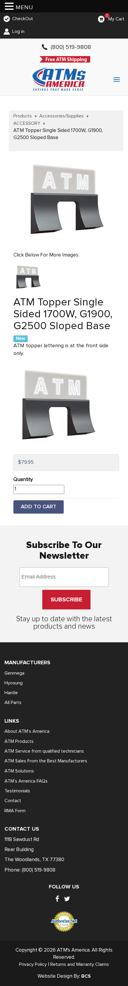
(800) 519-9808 (38, 870)
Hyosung (13, 683)
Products (22, 116)
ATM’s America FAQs (26, 781)
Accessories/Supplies (61, 116)
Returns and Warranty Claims (79, 964)
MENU (24, 7)
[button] (10, 7)
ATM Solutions (19, 771)
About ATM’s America (26, 731)
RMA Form (15, 810)
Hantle (11, 692)
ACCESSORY (26, 123)
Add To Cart (38, 506)
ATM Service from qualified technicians (44, 751)
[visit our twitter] (67, 899)
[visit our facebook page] (57, 899)
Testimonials (17, 791)
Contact (12, 800)
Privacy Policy (33, 964)
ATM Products (19, 741)
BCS (86, 976)
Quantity (23, 479)
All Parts (12, 702)
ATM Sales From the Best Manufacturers (45, 761)
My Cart (116, 19)
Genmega (14, 673)
